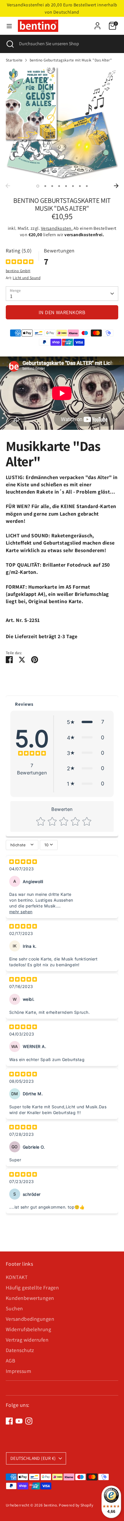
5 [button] (66, 186)
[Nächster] (116, 185)
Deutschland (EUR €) (33, 1458)
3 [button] (52, 186)
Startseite (14, 60)
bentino (50, 1505)
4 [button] (59, 186)
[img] (19, 262)
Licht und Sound (26, 277)
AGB (10, 1360)
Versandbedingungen (30, 1319)
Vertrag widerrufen (27, 1339)
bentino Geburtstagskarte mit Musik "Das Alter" (71, 60)
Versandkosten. (57, 228)
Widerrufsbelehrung (28, 1329)
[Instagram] (28, 1421)
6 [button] (73, 186)
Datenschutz (20, 1350)
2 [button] (45, 186)
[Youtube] (19, 1421)
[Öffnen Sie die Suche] (9, 44)
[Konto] (97, 23)
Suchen (14, 1308)
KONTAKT (17, 1277)
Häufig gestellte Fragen (32, 1287)
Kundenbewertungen (30, 1298)
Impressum (18, 1371)
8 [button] (87, 186)
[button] (85, 721)
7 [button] (80, 186)
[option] (62, 124)
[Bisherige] (7, 185)
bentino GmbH (18, 270)
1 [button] (37, 186)
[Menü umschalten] (9, 26)
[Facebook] (9, 1421)
